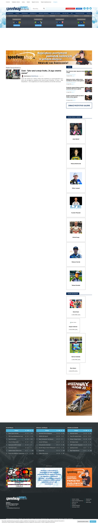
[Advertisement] (49, 40)
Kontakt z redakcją (75, 499)
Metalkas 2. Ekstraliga (43, 13)
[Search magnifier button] (44, 9)
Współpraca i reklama (16, 2)
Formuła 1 (76, 15)
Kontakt (28, 2)
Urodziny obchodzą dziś (73, 293)
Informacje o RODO (76, 507)
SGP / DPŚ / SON (65, 13)
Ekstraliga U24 (33, 13)
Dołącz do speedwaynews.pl (46, 2)
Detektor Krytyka (64, 15)
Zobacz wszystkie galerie (79, 105)
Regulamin (74, 503)
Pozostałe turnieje (13, 15)
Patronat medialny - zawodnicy (74, 117)
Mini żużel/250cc (26, 15)
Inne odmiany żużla (40, 15)
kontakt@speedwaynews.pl (13, 508)
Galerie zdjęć (88, 502)
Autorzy (23, 2)
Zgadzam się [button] (93, 521)
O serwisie (8, 2)
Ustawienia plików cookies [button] (83, 521)
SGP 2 (72, 13)
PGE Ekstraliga (25, 13)
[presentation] (4, 22)
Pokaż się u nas (75, 502)
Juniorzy (17, 13)
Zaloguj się (55, 2)
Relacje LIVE (86, 15)
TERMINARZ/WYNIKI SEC (79, 13)
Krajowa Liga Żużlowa (55, 13)
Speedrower (52, 15)
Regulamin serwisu (35, 2)
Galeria (69, 67)
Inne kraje (89, 13)
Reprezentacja (10, 13)
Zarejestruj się (88, 499)
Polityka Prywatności (76, 505)
